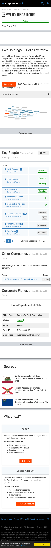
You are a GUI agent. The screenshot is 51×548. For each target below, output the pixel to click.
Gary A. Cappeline (6, 116)
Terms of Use (6, 519)
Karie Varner (12, 189)
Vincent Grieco (24, 116)
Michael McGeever (15, 197)
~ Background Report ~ (13, 172)
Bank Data (33, 519)
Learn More (9, 84)
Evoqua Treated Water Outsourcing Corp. (11, 117)
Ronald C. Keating (16, 214)
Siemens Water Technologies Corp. (22, 279)
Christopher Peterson (16, 204)
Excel (44, 152)
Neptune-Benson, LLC (24, 114)
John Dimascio (13, 179)
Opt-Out (24, 519)
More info (23, 546)
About (41, 519)
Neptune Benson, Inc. (9, 108)
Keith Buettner (14, 169)
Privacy (17, 519)
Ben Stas (12, 231)
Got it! (42, 544)
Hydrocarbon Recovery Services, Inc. (36, 111)
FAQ (48, 519)
